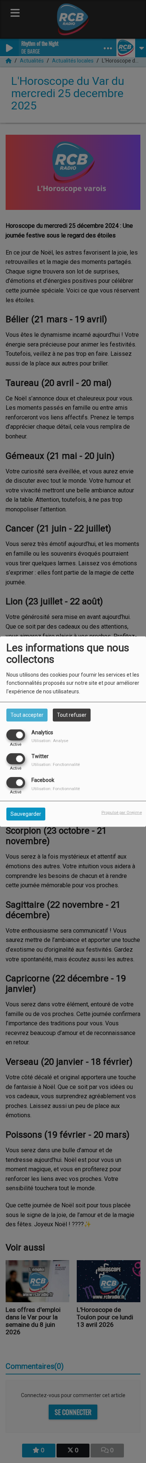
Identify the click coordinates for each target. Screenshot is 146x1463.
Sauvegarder (25, 814)
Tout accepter (26, 715)
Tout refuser (71, 715)
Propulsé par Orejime (121, 812)
